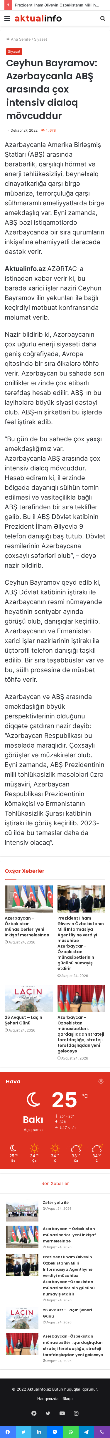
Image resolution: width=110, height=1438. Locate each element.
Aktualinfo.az (39, 1389)
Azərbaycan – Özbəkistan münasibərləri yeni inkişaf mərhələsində (27, 926)
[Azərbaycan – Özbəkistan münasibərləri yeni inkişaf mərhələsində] (29, 899)
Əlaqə (67, 1398)
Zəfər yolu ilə (56, 1202)
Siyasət (40, 39)
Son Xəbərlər (55, 1183)
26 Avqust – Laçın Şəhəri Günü (23, 1020)
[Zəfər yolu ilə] (22, 1210)
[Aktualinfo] (38, 18)
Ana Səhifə (20, 39)
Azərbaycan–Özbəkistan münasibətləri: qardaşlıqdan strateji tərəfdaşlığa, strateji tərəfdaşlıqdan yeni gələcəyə (80, 1034)
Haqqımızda (47, 1398)
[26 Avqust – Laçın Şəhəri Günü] (29, 998)
